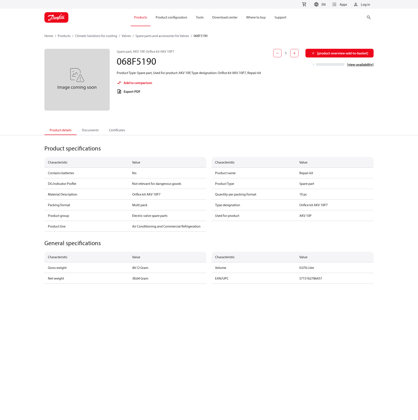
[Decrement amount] (277, 53)
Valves (126, 36)
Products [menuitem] (140, 17)
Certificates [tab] (117, 130)
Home (48, 36)
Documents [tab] (90, 130)
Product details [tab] (60, 130)
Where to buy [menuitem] (256, 17)
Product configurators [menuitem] (171, 17)
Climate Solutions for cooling (96, 36)
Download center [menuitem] (225, 17)
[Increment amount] (294, 53)
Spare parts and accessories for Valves (162, 36)
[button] (319, 4)
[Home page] (56, 17)
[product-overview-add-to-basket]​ (342, 53)
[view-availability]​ (360, 64)
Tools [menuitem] (200, 17)
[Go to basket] (304, 4)
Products (64, 36)
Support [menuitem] (280, 17)
